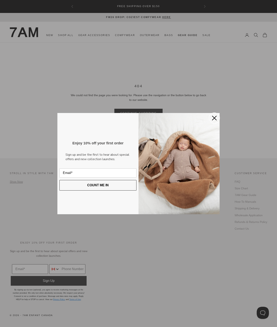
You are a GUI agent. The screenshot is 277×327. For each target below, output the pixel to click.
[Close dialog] (214, 118)
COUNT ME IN (98, 185)
